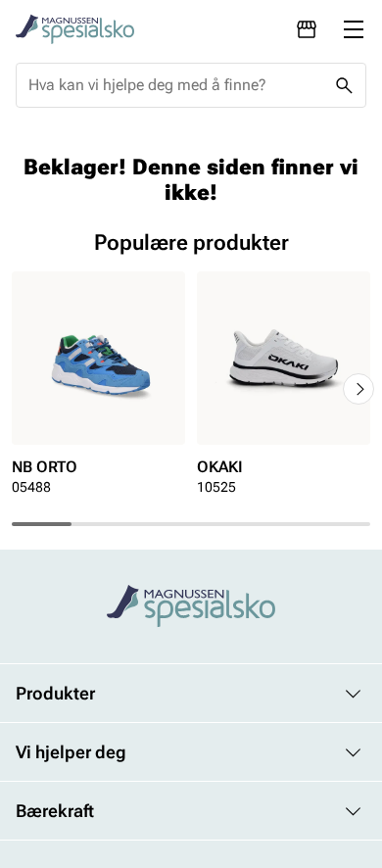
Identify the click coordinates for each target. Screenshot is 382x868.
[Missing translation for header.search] (343, 85)
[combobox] (175, 85)
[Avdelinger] (306, 29)
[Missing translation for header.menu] (353, 29)
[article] (98, 388)
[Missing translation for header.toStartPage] (75, 29)
